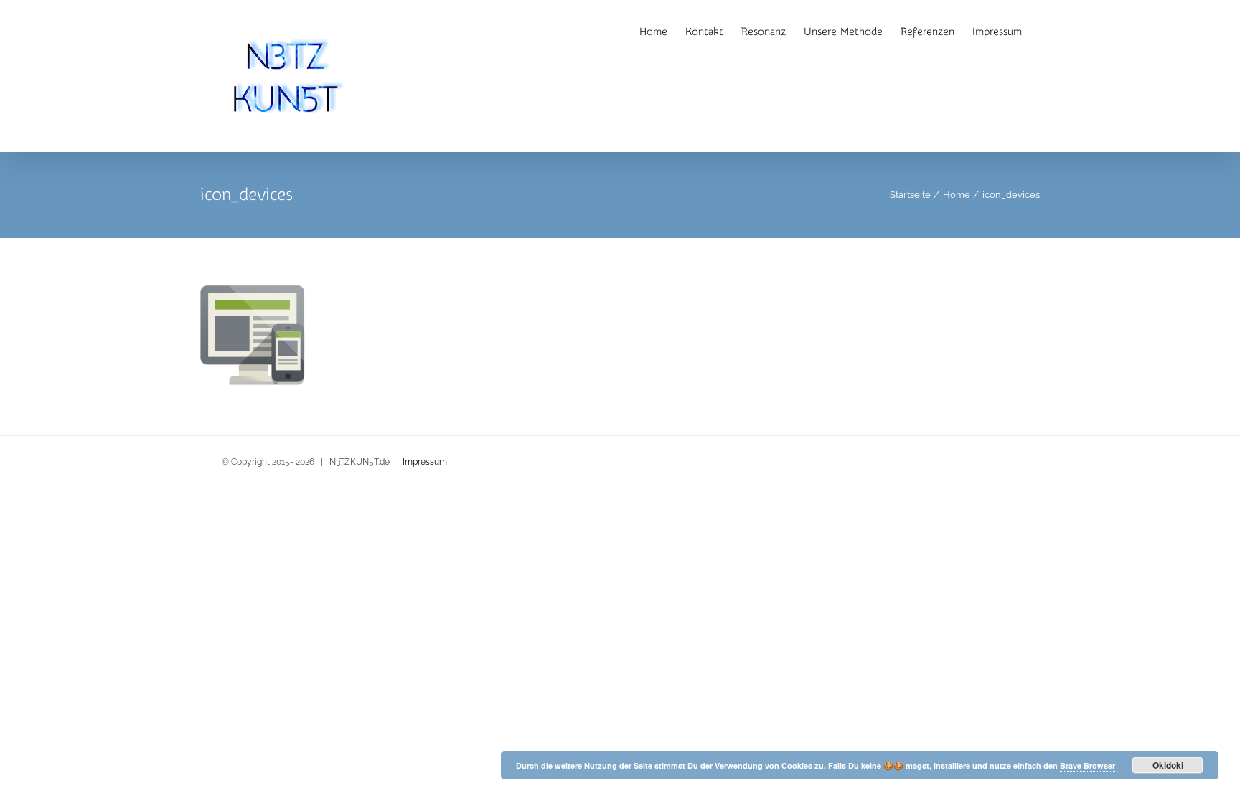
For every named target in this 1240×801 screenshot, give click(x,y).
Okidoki (1167, 765)
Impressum (425, 462)
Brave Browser (1087, 765)
